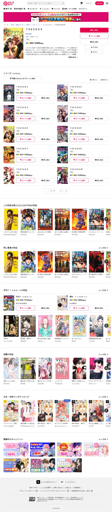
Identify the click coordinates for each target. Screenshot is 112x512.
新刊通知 (95, 47)
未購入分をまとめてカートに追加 (23, 78)
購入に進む (94, 30)
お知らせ (68, 487)
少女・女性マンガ (32, 37)
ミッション (45, 9)
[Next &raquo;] (66, 190)
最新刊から (104, 80)
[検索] (63, 3)
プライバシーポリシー (28, 491)
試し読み (95, 42)
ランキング (33, 9)
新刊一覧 (9, 9)
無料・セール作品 (70, 9)
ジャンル (57, 9)
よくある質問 (45, 487)
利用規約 (77, 487)
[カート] (81, 3)
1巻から (95, 80)
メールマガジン (70, 482)
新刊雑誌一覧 (20, 9)
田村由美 (29, 34)
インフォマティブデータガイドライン (53, 491)
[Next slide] (106, 219)
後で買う (95, 52)
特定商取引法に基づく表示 (82, 491)
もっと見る (102, 248)
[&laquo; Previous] (46, 190)
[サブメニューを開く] (107, 3)
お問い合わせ (57, 487)
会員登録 (99, 3)
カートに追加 (95, 36)
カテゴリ (82, 9)
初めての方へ (33, 487)
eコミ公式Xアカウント (47, 482)
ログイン (89, 3)
